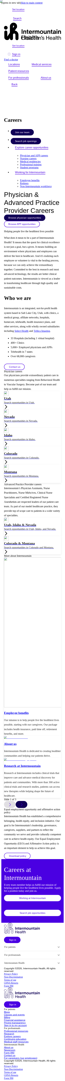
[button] (14, 367)
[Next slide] (21, 804)
